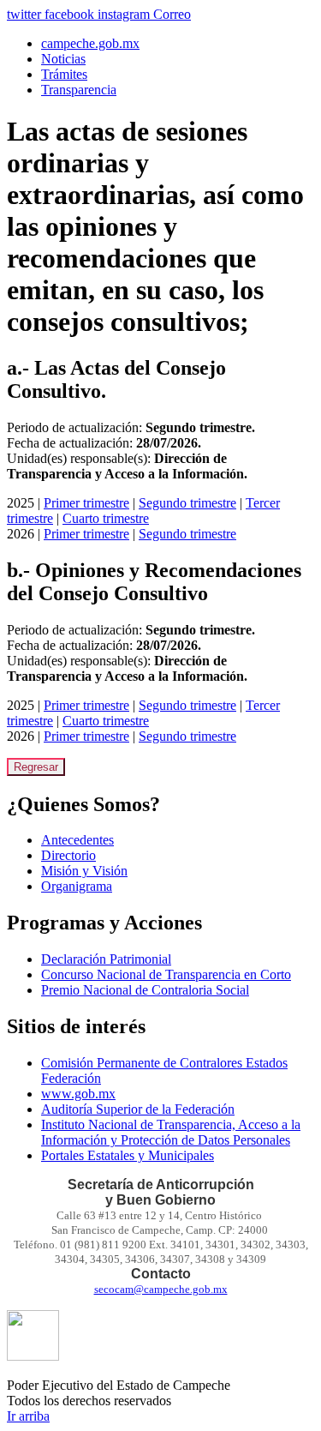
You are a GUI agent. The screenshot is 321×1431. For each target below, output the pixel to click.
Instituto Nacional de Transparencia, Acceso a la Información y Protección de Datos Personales (170, 1132)
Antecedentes (77, 840)
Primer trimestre (86, 503)
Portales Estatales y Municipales (127, 1155)
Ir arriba (28, 1416)
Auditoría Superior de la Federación (138, 1109)
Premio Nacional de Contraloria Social (145, 990)
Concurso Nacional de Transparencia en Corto (166, 974)
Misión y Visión (84, 870)
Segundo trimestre (187, 503)
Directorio (68, 855)
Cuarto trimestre (105, 518)
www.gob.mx (78, 1093)
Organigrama (76, 886)
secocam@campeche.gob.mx (161, 1289)
